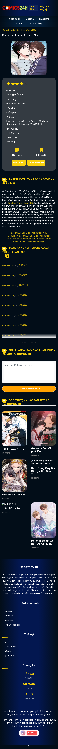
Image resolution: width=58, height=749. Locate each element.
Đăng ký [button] (43, 9)
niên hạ (8, 651)
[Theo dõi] (41, 150)
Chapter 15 (9, 335)
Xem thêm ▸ (36, 23)
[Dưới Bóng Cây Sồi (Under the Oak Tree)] (43, 462)
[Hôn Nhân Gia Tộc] (14, 475)
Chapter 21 (9, 275)
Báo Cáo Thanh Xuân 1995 (24, 30)
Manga (30, 19)
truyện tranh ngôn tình (26, 722)
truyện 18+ (41, 726)
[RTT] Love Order (13, 449)
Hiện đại (21, 121)
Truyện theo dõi (12, 625)
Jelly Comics (12, 133)
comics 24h (43, 719)
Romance (12, 124)
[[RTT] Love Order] (14, 428)
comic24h (7, 719)
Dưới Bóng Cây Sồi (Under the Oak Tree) (43, 471)
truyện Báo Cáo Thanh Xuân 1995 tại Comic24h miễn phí (32, 240)
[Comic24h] (15, 8)
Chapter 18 (9, 305)
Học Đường (32, 121)
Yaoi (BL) (34, 124)
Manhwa (44, 19)
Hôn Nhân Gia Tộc (13, 494)
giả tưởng (9, 655)
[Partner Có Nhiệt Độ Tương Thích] (43, 520)
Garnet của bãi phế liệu (41, 450)
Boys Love (11, 121)
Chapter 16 (9, 325)
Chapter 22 (10, 265)
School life (24, 124)
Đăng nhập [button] (44, 6)
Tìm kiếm (32, 7)
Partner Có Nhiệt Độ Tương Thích (42, 542)
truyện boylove (27, 726)
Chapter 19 (9, 295)
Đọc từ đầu (18, 162)
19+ (42, 124)
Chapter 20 (10, 285)
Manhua (20, 23)
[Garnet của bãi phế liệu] (43, 428)
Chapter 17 (9, 315)
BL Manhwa (10, 646)
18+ (6, 641)
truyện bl (42, 722)
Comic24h (14, 19)
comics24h (30, 719)
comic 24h (18, 719)
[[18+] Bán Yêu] (9, 503)
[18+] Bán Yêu (11, 508)
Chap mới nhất (36, 162)
